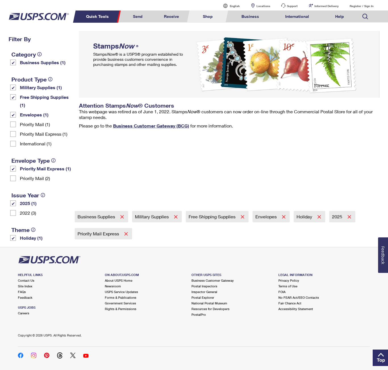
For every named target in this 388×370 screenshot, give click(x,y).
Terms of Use (287, 286)
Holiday (305, 216)
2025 (337, 216)
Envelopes (266, 216)
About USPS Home (118, 280)
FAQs (22, 292)
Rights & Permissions (120, 309)
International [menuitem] (297, 16)
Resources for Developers (210, 309)
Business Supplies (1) (43, 62)
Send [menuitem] (138, 16)
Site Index (25, 286)
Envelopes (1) (34, 114)
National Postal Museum (209, 303)
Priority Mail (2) (35, 178)
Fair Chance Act (289, 303)
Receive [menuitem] (171, 16)
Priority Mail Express (99, 233)
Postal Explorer (202, 297)
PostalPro (198, 314)
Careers (23, 313)
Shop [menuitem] (208, 16)
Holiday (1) (31, 238)
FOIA (281, 292)
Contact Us (26, 280)
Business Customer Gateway (212, 280)
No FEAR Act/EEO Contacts (298, 297)
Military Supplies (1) (41, 87)
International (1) (35, 143)
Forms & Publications (120, 297)
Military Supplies (152, 216)
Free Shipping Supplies (213, 216)
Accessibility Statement (295, 309)
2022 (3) (28, 213)
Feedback (25, 297)
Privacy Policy (288, 280)
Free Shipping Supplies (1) (44, 101)
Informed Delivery (326, 6)
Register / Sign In (362, 6)
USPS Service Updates (121, 292)
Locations (263, 6)
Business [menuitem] (250, 16)
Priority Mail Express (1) (43, 134)
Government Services (120, 303)
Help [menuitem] (339, 16)
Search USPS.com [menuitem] (365, 17)
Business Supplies (97, 216)
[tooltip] (39, 54)
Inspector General (204, 292)
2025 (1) (28, 203)
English (229, 6)
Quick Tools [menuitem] (97, 16)
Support (292, 6)
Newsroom (113, 286)
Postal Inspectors (204, 286)
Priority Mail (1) (35, 124)
